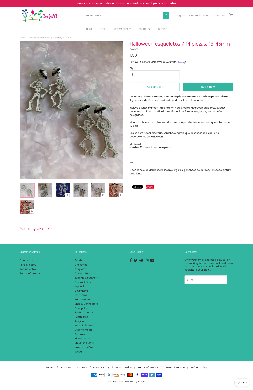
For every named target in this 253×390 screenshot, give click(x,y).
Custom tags (83, 273)
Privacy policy (28, 264)
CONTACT (162, 29)
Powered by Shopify (135, 381)
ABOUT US (144, 29)
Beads (78, 260)
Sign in (181, 15)
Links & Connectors (86, 304)
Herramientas (83, 299)
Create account (199, 15)
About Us (65, 367)
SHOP (103, 29)
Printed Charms (84, 312)
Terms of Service (148, 367)
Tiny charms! (82, 338)
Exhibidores (81, 290)
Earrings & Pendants (87, 277)
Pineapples (81, 308)
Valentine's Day (84, 347)
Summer (80, 334)
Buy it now (208, 87)
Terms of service (30, 273)
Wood (78, 351)
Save (151, 186)
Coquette (80, 269)
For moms (81, 295)
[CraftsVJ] (39, 15)
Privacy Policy (101, 367)
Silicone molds (83, 330)
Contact (82, 367)
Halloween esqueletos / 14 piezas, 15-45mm (50, 37)
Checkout (219, 15)
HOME (89, 29)
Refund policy (28, 269)
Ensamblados (83, 282)
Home (22, 37)
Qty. (132, 68)
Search (50, 367)
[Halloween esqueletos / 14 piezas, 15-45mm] (27, 190)
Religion (79, 321)
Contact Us (26, 260)
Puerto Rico (81, 317)
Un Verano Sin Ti (84, 343)
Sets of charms (84, 325)
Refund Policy (123, 367)
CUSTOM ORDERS (122, 29)
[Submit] (166, 15)
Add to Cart (155, 87)
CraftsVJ (134, 49)
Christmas (81, 264)
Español (79, 286)
